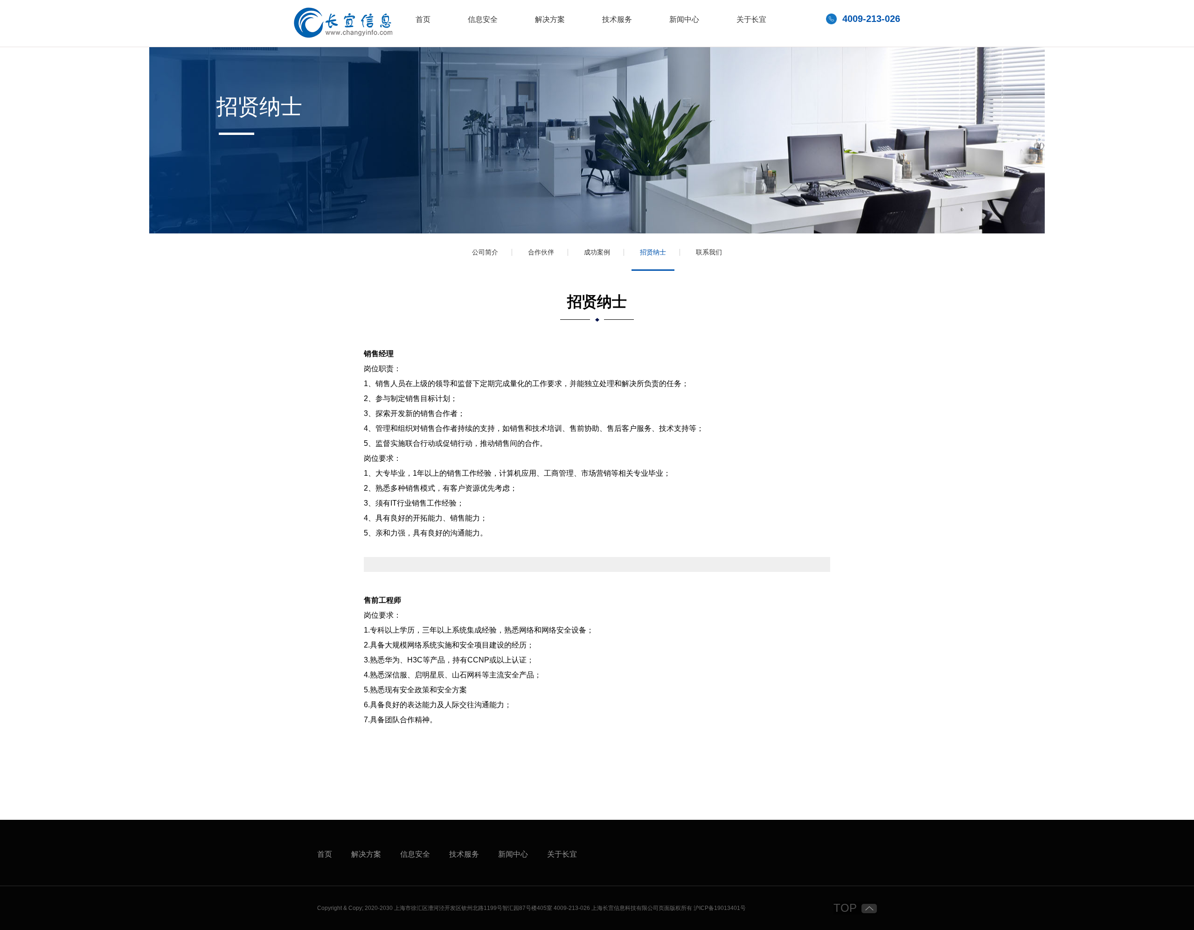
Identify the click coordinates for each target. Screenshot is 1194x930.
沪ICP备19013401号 (720, 908)
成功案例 (597, 252)
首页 (423, 19)
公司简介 (485, 252)
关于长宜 (751, 19)
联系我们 (709, 252)
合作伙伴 (541, 252)
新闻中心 (684, 19)
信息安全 (483, 19)
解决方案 (550, 19)
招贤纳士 (653, 252)
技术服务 (617, 19)
